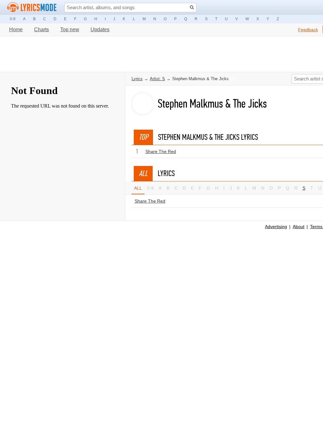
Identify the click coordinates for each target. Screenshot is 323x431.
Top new (69, 29)
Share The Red (160, 151)
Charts (41, 29)
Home (16, 29)
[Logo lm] (32, 7)
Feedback (308, 29)
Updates (100, 29)
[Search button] (192, 7)
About (298, 226)
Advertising (276, 226)
